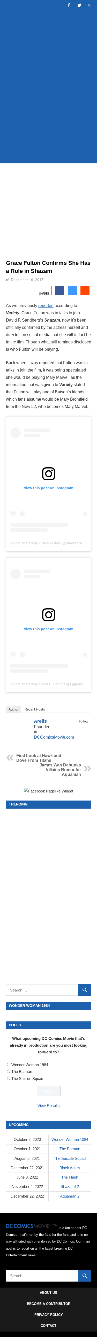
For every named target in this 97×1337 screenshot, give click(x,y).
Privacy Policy (48, 1315)
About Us (48, 1293)
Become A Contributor (48, 1304)
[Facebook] (78, 727)
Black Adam (69, 1168)
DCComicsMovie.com (54, 737)
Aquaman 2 (69, 1196)
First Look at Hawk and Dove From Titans (38, 758)
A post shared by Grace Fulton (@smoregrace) (48, 543)
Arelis (40, 721)
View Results (49, 1105)
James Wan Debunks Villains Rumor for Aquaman (60, 770)
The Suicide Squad (27, 1078)
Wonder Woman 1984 (29, 1065)
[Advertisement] (48, 106)
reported (46, 305)
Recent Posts (35, 709)
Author (13, 709)
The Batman (21, 1071)
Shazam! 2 (70, 1186)
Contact (48, 1326)
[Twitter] (85, 727)
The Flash (69, 1177)
